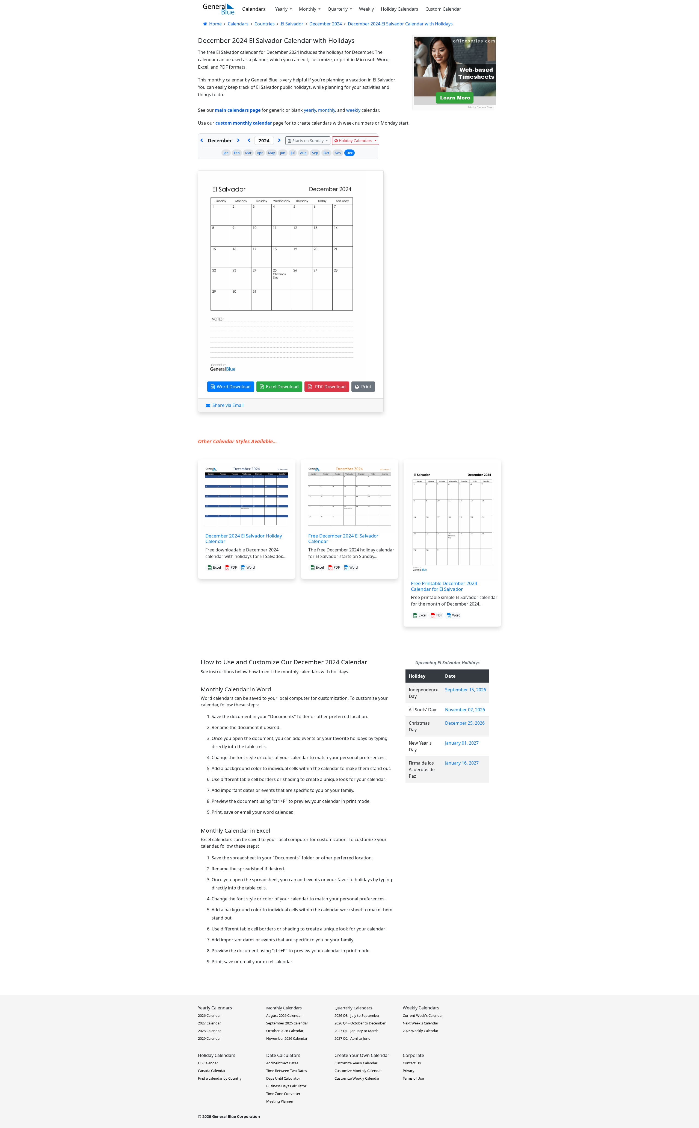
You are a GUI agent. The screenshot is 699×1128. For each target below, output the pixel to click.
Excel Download (281, 387)
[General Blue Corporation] (218, 9)
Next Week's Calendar (420, 1023)
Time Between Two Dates (286, 1070)
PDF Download (329, 387)
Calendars (254, 8)
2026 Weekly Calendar (420, 1030)
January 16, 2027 (462, 763)
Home (215, 24)
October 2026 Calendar (284, 1030)
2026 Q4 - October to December (360, 1023)
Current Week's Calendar (423, 1015)
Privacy (408, 1070)
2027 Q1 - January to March (356, 1030)
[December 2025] (279, 140)
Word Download (233, 387)
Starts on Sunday (308, 140)
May (271, 153)
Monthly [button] (308, 9)
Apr (260, 153)
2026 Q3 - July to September (357, 1015)
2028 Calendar (209, 1030)
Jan (226, 153)
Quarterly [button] (338, 9)
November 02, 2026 (465, 710)
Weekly (366, 9)
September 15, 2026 (465, 690)
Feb (237, 153)
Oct (326, 153)
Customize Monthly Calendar (358, 1070)
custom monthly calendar (243, 123)
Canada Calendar (212, 1070)
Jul (293, 153)
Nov (338, 153)
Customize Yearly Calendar (355, 1063)
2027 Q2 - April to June (352, 1038)
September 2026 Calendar (287, 1023)
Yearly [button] (282, 9)
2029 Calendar (209, 1038)
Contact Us (412, 1063)
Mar (248, 153)
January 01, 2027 (462, 743)
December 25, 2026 (465, 723)
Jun (282, 153)
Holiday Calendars (399, 9)
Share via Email (227, 405)
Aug (303, 153)
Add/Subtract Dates (282, 1063)
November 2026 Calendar (286, 1038)
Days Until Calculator (283, 1078)
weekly (353, 110)
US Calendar (208, 1063)
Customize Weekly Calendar (357, 1078)
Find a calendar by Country (220, 1078)
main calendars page (237, 110)
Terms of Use (413, 1078)
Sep (315, 153)
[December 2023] (248, 140)
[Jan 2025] (238, 140)
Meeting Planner (279, 1101)
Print (365, 387)
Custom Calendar (443, 9)
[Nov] (201, 140)
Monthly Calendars (284, 1007)
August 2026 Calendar (284, 1015)
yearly (310, 110)
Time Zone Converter (283, 1093)
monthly (326, 110)
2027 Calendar (209, 1023)
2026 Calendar (209, 1015)
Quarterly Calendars (353, 1007)
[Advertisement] (453, 144)
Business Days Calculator (286, 1085)
